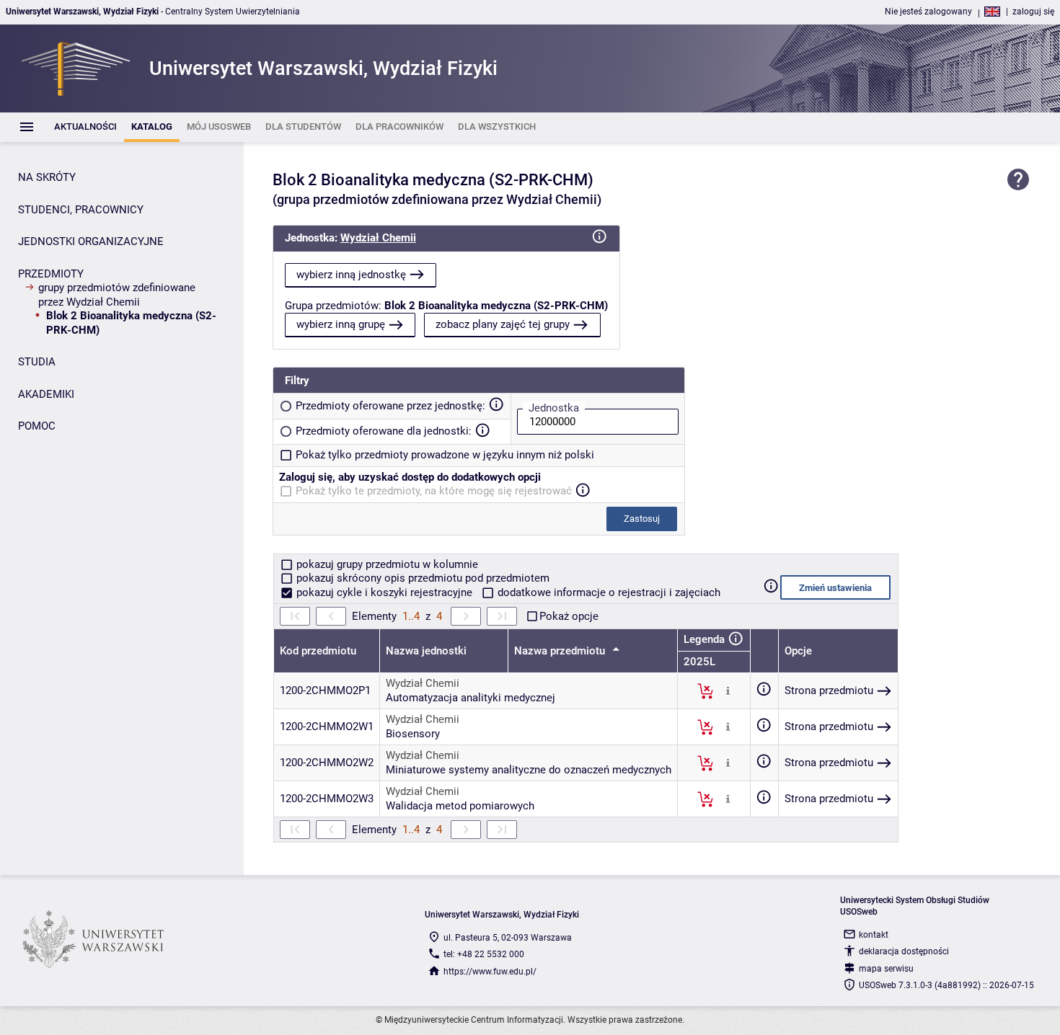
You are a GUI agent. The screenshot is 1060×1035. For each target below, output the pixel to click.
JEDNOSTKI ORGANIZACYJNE (91, 241)
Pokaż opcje (569, 616)
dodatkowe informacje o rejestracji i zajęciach (607, 592)
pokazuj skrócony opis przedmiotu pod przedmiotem (421, 578)
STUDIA (37, 361)
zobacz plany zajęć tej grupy (503, 324)
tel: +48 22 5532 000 (483, 954)
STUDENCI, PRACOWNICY (80, 209)
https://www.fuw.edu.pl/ (489, 972)
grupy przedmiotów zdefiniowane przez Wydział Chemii (116, 294)
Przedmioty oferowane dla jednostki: (383, 431)
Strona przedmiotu (829, 690)
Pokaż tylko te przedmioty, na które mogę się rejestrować (434, 490)
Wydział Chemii (378, 237)
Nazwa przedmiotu (561, 650)
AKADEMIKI (46, 394)
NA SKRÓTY (47, 177)
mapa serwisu (886, 969)
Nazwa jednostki (426, 650)
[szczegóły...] (728, 690)
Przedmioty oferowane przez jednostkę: (390, 405)
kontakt (873, 935)
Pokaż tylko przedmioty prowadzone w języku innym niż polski (445, 454)
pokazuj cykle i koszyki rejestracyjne (384, 592)
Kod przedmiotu (318, 650)
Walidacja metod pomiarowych (460, 805)
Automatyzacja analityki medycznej (470, 697)
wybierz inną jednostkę (351, 274)
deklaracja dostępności (904, 951)
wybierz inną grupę (340, 324)
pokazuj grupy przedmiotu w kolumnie (385, 564)
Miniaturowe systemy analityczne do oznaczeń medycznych (528, 769)
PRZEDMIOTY (51, 273)
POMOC (37, 425)
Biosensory (413, 733)
